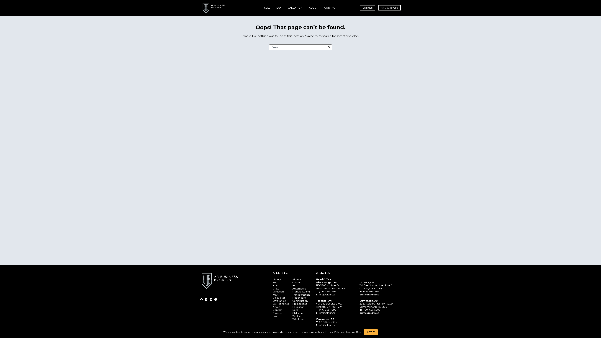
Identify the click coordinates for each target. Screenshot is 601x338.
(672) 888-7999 (328, 321)
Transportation (301, 294)
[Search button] (329, 47)
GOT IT (371, 332)
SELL (267, 7)
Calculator (279, 297)
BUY (279, 7)
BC (294, 285)
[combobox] (297, 47)
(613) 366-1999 (370, 291)
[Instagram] (215, 299)
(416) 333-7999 (327, 291)
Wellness (297, 316)
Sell (275, 282)
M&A (275, 294)
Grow (276, 288)
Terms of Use (353, 332)
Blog (275, 316)
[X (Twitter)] (206, 299)
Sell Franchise (281, 303)
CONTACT (330, 7)
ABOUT (313, 7)
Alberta (296, 279)
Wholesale (298, 319)
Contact (277, 309)
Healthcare (299, 297)
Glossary (278, 313)
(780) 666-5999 (371, 309)
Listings (277, 279)
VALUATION (295, 7)
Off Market (279, 300)
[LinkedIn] (211, 299)
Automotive (299, 288)
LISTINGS (367, 8)
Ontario (296, 282)
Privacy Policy (333, 332)
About (276, 306)
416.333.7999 (391, 8)
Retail (295, 309)
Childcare (298, 313)
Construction (300, 300)
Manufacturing (301, 291)
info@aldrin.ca (327, 294)
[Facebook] (201, 299)
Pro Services (299, 303)
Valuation (278, 291)
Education (298, 306)
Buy (275, 285)
